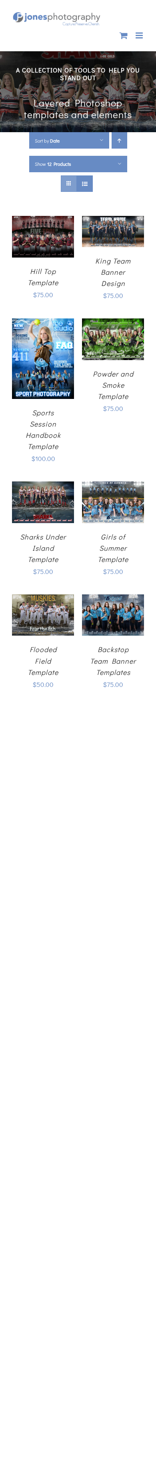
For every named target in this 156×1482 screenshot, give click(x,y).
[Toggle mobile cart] (124, 35)
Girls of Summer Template (113, 548)
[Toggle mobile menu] (140, 35)
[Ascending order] (119, 140)
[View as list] (84, 183)
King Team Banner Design (113, 272)
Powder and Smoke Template (113, 385)
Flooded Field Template (43, 660)
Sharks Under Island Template (43, 548)
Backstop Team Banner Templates (113, 660)
